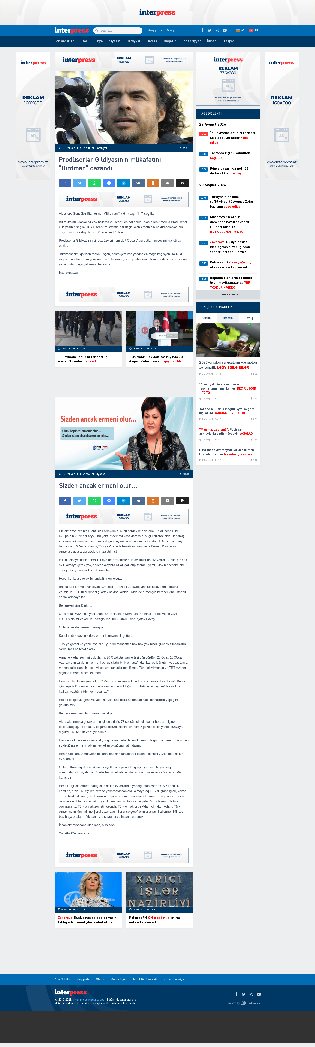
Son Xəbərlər (64, 41)
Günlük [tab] (206, 318)
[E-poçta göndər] (167, 183)
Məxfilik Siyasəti (145, 979)
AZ (243, 30)
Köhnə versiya (174, 979)
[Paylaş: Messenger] (109, 183)
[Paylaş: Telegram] (123, 183)
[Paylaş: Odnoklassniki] (153, 183)
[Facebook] (236, 994)
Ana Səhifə (62, 979)
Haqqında (155, 30)
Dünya (98, 41)
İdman (211, 41)
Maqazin (170, 41)
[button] (182, 183)
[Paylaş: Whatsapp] (94, 183)
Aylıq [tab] (250, 318)
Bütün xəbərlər (228, 294)
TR (256, 30)
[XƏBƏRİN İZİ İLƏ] (74, 30)
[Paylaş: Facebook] (65, 183)
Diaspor (228, 41)
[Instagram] (251, 994)
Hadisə (152, 41)
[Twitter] (244, 994)
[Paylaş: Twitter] (80, 183)
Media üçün (119, 979)
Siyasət (114, 41)
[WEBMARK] (244, 1003)
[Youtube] (258, 994)
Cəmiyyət (133, 41)
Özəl (83, 41)
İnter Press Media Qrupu (88, 999)
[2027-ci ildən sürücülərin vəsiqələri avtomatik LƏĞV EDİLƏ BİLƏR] (228, 340)
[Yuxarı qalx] (303, 1035)
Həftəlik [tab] (228, 318)
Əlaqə (171, 30)
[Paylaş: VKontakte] (138, 183)
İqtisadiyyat (192, 41)
